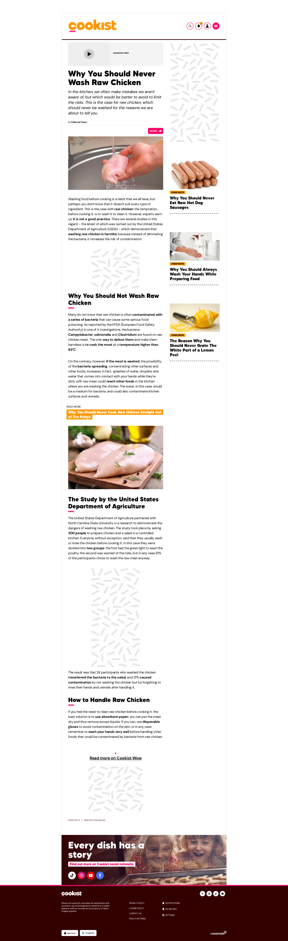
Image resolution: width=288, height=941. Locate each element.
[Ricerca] (190, 26)
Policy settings (137, 918)
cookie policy (136, 908)
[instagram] (81, 875)
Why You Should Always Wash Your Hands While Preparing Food (193, 274)
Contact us (135, 913)
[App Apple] (70, 933)
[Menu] (216, 26)
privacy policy (136, 903)
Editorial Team (79, 122)
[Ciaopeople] (218, 933)
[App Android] (88, 933)
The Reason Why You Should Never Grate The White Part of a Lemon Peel (193, 348)
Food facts (74, 820)
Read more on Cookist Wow (116, 758)
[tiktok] (72, 875)
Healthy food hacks (94, 820)
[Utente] (207, 26)
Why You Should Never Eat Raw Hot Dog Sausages (192, 203)
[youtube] (90, 875)
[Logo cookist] (92, 26)
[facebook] (100, 875)
